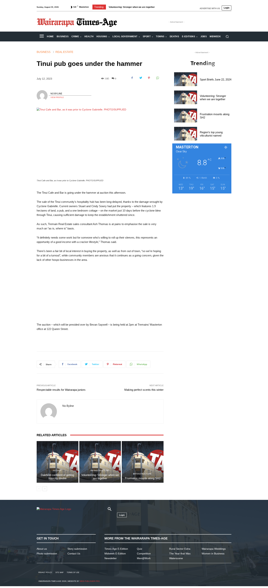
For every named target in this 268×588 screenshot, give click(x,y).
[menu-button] (41, 36)
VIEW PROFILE (57, 97)
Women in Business (213, 553)
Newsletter (110, 558)
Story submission (77, 548)
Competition (144, 553)
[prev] (161, 7)
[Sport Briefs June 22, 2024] (185, 79)
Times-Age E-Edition (116, 548)
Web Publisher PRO (90, 581)
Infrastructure (99, 471)
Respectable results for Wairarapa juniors (61, 389)
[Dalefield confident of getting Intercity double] (57, 462)
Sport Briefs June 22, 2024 (215, 79)
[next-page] (44, 488)
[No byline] (43, 95)
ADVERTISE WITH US (210, 8)
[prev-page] (39, 488)
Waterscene (176, 558)
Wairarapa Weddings (214, 548)
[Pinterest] (149, 78)
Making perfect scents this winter (144, 389)
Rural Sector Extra (179, 548)
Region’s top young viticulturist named (211, 134)
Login (226, 8)
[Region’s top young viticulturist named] (185, 134)
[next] (167, 7)
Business (44, 52)
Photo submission (47, 553)
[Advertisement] (100, 292)
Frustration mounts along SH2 (127, 7)
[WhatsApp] (157, 78)
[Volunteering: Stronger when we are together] (100, 462)
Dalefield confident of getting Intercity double (57, 476)
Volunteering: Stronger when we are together (100, 476)
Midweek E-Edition (115, 553)
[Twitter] (140, 78)
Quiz (139, 548)
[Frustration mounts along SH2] (143, 462)
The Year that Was (180, 553)
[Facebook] (132, 78)
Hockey (57, 471)
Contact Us (73, 553)
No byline (56, 93)
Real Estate (64, 52)
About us (42, 548)
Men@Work (144, 558)
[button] (227, 36)
